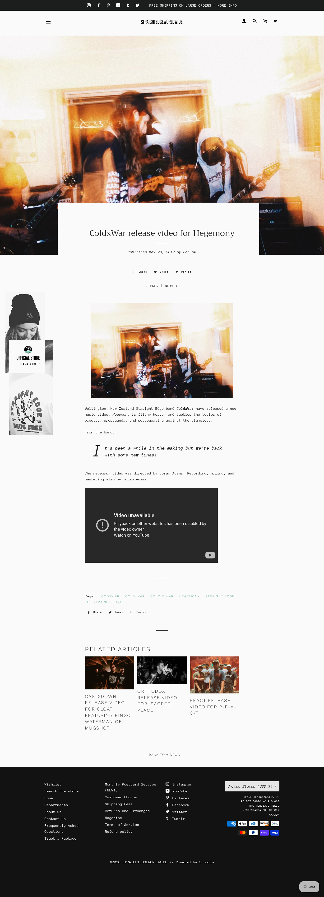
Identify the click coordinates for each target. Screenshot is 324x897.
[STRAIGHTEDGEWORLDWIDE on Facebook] (100, 5)
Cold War (135, 596)
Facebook (180, 805)
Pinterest (181, 798)
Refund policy (119, 831)
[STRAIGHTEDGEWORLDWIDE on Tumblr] (129, 5)
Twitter (178, 812)
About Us (53, 812)
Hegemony (189, 596)
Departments (56, 805)
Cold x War (162, 596)
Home (49, 798)
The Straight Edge (103, 602)
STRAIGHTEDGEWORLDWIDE (145, 862)
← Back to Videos (162, 755)
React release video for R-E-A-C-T (213, 707)
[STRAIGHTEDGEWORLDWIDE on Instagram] (90, 5)
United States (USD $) (250, 786)
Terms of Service (122, 825)
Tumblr (177, 819)
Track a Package (61, 838)
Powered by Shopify (195, 862)
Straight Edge (219, 596)
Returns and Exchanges (127, 811)
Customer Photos (121, 797)
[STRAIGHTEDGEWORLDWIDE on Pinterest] (109, 5)
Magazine (113, 818)
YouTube (179, 791)
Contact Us (55, 819)
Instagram (181, 784)
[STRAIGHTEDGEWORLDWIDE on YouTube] (119, 5)
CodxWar (110, 596)
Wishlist (53, 784)
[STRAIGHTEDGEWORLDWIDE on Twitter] (137, 5)
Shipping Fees (119, 804)
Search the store (62, 791)
